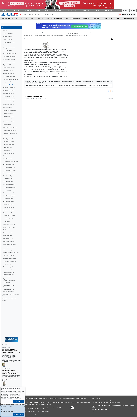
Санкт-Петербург (8, 33)
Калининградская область (10, 79)
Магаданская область (9, 116)
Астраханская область (9, 45)
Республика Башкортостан (10, 161)
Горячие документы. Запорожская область (9, 286)
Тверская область (8, 233)
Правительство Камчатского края (38, 98)
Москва (5, 31)
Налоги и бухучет (21, 18)
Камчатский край (8, 85)
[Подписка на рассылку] (96, 10)
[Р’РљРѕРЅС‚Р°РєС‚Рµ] (108, 90)
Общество (95, 18)
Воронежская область (9, 62)
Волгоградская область (9, 56)
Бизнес (32, 18)
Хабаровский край (8, 250)
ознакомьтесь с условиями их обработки (11, 398)
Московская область (9, 119)
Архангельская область (9, 42)
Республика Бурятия (8, 164)
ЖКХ (67, 18)
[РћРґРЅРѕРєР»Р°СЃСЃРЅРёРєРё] (110, 90)
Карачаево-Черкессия (9, 87)
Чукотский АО (7, 264)
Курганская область (8, 104)
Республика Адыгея (8, 156)
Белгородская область (9, 48)
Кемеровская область (9, 90)
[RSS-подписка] (118, 10)
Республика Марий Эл (9, 184)
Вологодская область (9, 59)
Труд (47, 18)
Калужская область (8, 82)
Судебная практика (7, 18)
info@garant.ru (45, 411)
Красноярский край (8, 102)
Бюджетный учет (129, 18)
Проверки (118, 18)
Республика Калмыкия (9, 173)
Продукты (27, 10)
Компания (4, 10)
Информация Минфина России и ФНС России (11, 295)
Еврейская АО (7, 65)
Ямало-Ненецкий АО (9, 267)
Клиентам (86, 10)
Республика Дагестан (9, 167)
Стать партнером (71, 10)
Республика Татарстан (9, 196)
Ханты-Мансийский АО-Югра (11, 252)
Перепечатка (110, 98)
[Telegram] (112, 90)
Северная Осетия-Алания (10, 193)
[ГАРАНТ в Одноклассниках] (113, 10)
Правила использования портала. (42, 404)
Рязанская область (8, 207)
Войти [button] (126, 10)
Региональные (6, 28)
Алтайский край (7, 36)
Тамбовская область (9, 230)
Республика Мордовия (9, 187)
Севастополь (6, 221)
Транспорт (86, 18)
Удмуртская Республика (9, 244)
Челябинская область (9, 255)
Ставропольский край (9, 227)
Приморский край (8, 150)
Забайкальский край (9, 68)
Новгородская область (9, 130)
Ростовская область (8, 204)
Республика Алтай (8, 159)
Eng (134, 10)
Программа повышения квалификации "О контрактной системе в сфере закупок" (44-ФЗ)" (11, 350)
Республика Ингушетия (9, 170)
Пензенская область (9, 144)
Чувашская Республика (9, 261)
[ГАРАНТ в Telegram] (108, 10)
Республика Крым (8, 181)
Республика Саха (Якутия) (10, 190)
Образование (75, 18)
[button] (127, 14)
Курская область (7, 107)
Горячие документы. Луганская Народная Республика (9, 280)
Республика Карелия (9, 176)
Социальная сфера (57, 18)
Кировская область (8, 93)
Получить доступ (18, 414)
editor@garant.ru (116, 402)
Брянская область (8, 50)
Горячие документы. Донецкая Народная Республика (8, 274)
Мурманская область (9, 122)
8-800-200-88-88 (96, 398)
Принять (18, 401)
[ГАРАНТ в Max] (106, 10)
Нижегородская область (10, 127)
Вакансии (16, 10)
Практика (40, 18)
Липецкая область (8, 113)
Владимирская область (9, 53)
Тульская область (8, 238)
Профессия (108, 18)
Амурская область (8, 39)
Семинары (57, 10)
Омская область (7, 136)
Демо (47, 10)
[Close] (24, 406)
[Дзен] (103, 10)
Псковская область (8, 153)
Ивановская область (9, 70)
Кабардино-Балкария (9, 76)
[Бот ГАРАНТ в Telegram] (111, 10)
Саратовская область (9, 213)
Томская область (8, 235)
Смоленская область (9, 224)
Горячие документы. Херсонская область (8, 290)
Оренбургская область (9, 139)
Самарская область (8, 210)
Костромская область (9, 96)
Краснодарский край (9, 99)
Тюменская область (8, 241)
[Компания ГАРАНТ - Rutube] (116, 10)
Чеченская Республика (9, 258)
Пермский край (7, 147)
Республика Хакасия (8, 201)
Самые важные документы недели (9, 299)
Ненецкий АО (7, 124)
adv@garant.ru (118, 405)
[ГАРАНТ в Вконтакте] (101, 10)
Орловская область (8, 141)
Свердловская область (9, 218)
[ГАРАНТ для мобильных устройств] (99, 10)
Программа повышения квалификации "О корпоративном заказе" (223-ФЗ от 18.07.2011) (11, 372)
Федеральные (6, 25)
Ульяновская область (9, 247)
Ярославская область (9, 270)
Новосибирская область (10, 133)
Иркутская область (8, 73)
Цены (38, 10)
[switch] (21, 14)
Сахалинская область (9, 215)
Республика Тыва (8, 198)
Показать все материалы (34, 96)
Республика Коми (8, 178)
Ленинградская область (9, 110)
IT (102, 18)
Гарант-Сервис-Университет (32, 414)
